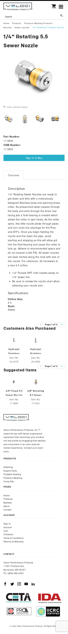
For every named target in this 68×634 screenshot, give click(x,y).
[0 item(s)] (54, 5)
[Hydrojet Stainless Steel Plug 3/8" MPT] (36, 340)
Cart (5, 530)
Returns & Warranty (13, 541)
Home (6, 495)
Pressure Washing (12, 477)
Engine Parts (10, 470)
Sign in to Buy (34, 158)
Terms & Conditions (13, 537)
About (6, 506)
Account (7, 527)
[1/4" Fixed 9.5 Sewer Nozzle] (14, 381)
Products (8, 498)
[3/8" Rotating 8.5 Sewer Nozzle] (36, 381)
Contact (7, 509)
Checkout (8, 534)
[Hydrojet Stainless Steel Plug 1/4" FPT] (14, 340)
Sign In (7, 523)
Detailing (8, 466)
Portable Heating (12, 474)
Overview (13, 175)
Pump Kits (8, 481)
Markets (7, 502)
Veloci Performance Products (18, 7)
